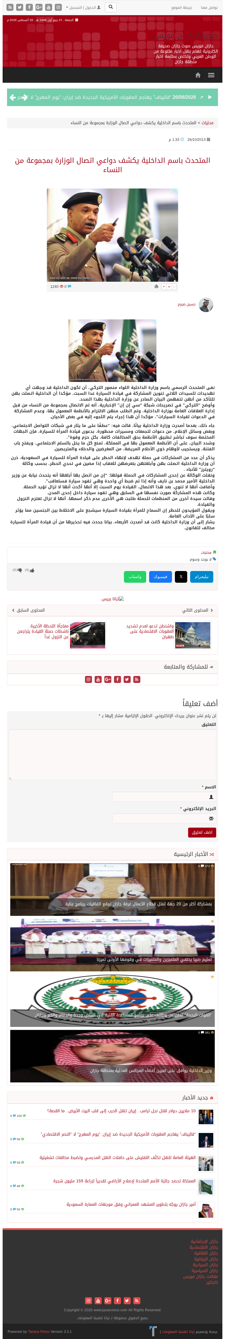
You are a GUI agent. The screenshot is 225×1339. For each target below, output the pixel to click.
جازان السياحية (205, 1265)
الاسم (209, 787)
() (15, 570)
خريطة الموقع (181, 7)
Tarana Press (39, 1331)
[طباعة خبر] (156, 286)
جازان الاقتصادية (204, 1247)
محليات (208, 123)
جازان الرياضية (206, 1259)
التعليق (209, 725)
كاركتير (212, 1282)
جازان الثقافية (206, 1253)
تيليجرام (202, 577)
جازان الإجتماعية (204, 1241)
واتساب (135, 577)
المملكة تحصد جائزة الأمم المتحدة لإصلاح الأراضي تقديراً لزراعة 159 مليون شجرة (124, 1181)
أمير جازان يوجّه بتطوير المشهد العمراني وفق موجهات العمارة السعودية (131, 1204)
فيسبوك (160, 577)
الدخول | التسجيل (82, 7)
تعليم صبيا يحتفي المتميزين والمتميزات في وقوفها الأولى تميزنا (154, 959)
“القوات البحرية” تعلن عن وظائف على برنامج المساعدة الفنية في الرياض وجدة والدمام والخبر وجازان (123, 1015)
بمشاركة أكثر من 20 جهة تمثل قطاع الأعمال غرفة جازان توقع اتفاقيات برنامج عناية (138, 904)
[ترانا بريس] (153, 1331)
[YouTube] (49, 8)
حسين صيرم (187, 304)
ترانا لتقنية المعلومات (178, 1331)
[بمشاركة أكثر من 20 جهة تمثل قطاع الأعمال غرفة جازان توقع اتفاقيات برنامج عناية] (112, 890)
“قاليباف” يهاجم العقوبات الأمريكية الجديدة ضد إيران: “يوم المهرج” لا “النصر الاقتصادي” (118, 1134)
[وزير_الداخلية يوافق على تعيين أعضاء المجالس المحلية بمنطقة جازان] (112, 1057)
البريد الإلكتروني (198, 809)
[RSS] (11, 8)
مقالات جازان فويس (200, 1277)
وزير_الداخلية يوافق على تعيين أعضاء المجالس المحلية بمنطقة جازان (151, 1071)
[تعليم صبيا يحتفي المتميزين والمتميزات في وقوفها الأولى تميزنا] (112, 945)
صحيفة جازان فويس (186, 35)
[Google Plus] (40, 8)
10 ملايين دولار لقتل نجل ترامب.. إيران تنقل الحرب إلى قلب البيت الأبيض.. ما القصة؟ (121, 1111)
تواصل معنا (209, 7)
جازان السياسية (205, 1271)
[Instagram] (58, 8)
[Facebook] (30, 8)
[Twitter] (20, 8)
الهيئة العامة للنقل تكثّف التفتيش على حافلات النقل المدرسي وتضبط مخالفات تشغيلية (118, 1158)
